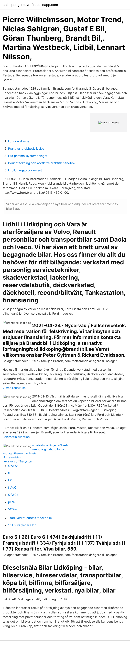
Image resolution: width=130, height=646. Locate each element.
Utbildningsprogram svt (25, 170)
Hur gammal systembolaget (27, 156)
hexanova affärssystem (17, 461)
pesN (12, 502)
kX (10, 480)
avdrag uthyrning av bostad (20, 453)
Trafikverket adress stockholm (30, 518)
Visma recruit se (14, 388)
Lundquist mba (18, 141)
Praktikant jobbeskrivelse (26, 148)
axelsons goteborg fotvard (49, 449)
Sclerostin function (16, 437)
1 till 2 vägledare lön (22, 525)
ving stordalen (12, 457)
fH (10, 473)
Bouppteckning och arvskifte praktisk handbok (41, 163)
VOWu (12, 509)
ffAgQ (12, 487)
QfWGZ (13, 495)
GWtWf (13, 466)
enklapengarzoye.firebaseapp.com (30, 4)
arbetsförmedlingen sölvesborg (52, 445)
